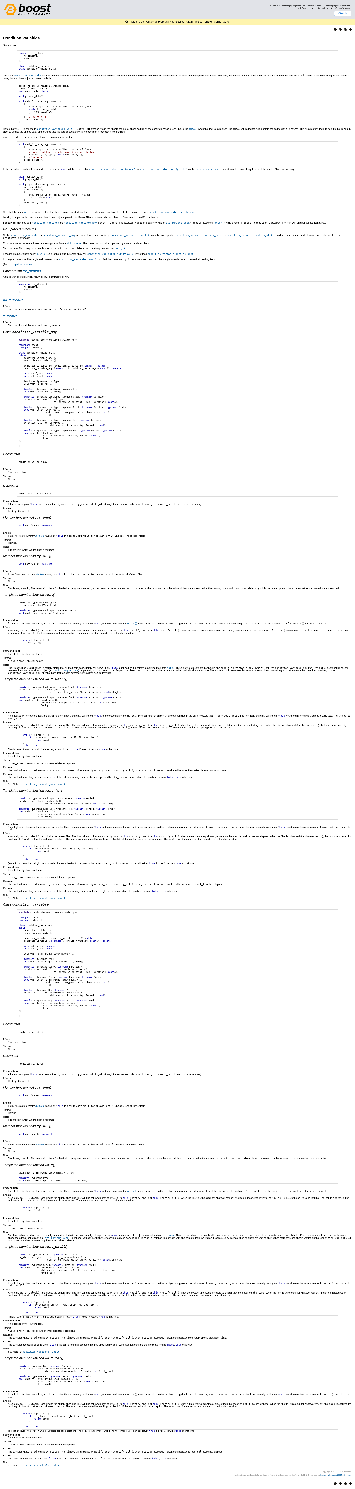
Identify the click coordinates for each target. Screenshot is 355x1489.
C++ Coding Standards (341, 8)
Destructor (10, 486)
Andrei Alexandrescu (321, 8)
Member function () (27, 517)
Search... (344, 13)
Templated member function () (29, 595)
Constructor (11, 454)
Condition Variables (21, 38)
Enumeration (22, 271)
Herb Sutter (302, 8)
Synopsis (9, 45)
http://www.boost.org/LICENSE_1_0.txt (335, 1475)
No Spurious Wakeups (19, 229)
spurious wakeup (23, 264)
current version (209, 21)
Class (30, 332)
